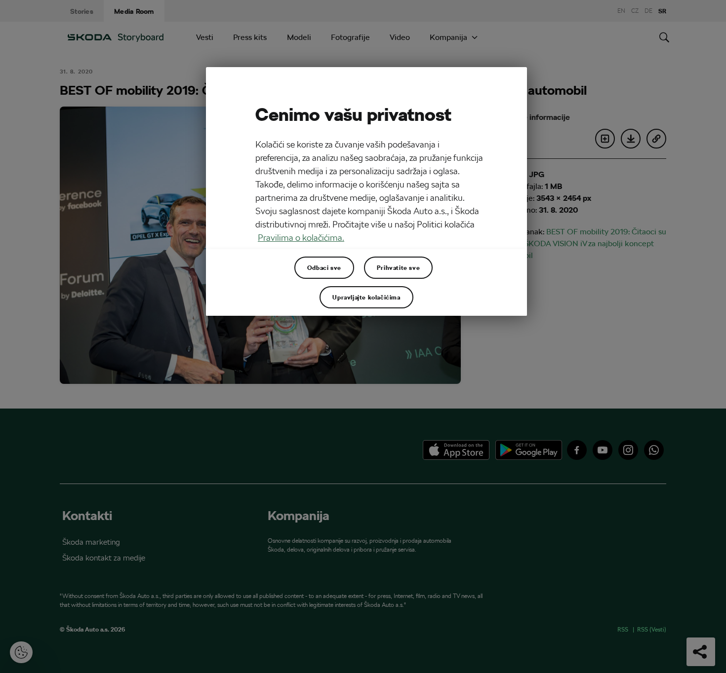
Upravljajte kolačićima (366, 297)
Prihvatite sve (398, 267)
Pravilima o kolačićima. (301, 237)
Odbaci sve (324, 267)
